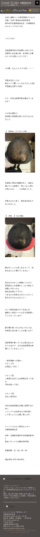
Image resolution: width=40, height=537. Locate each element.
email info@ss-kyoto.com (14, 528)
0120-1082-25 (13, 520)
